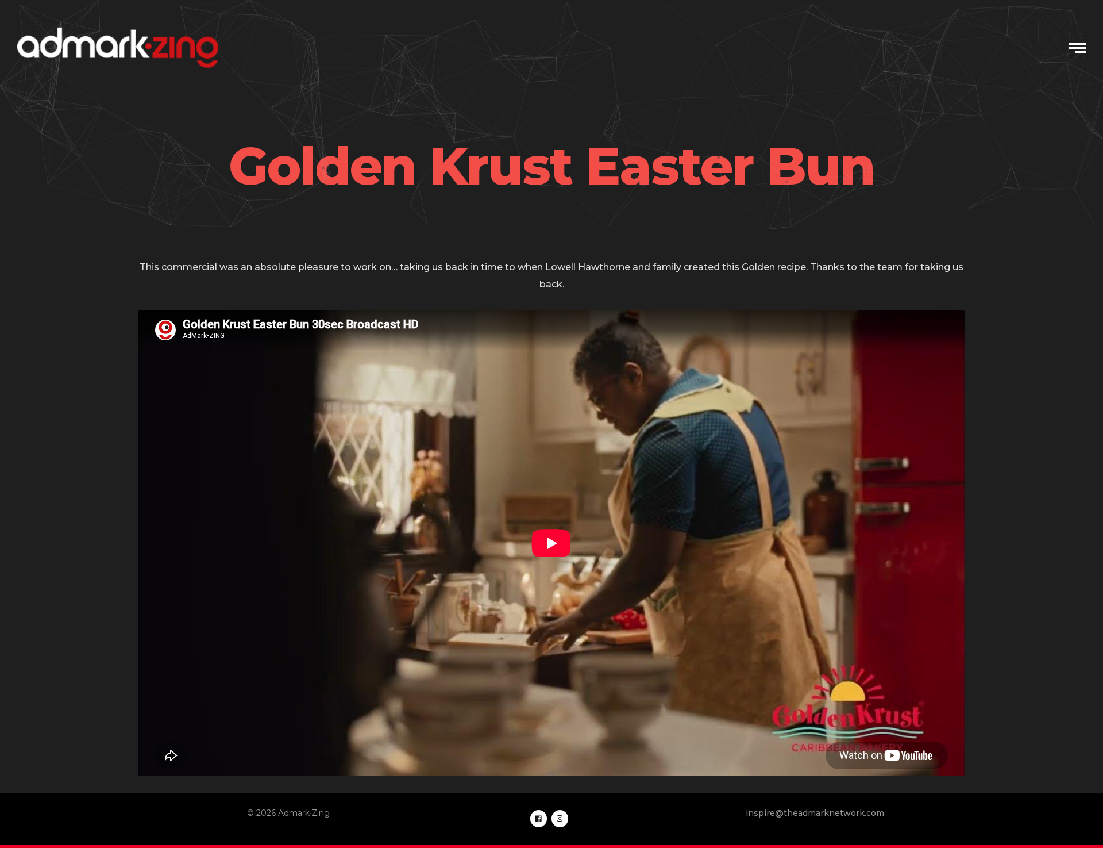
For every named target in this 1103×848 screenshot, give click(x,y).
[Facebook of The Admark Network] (538, 818)
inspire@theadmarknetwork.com (815, 813)
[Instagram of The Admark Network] (560, 818)
